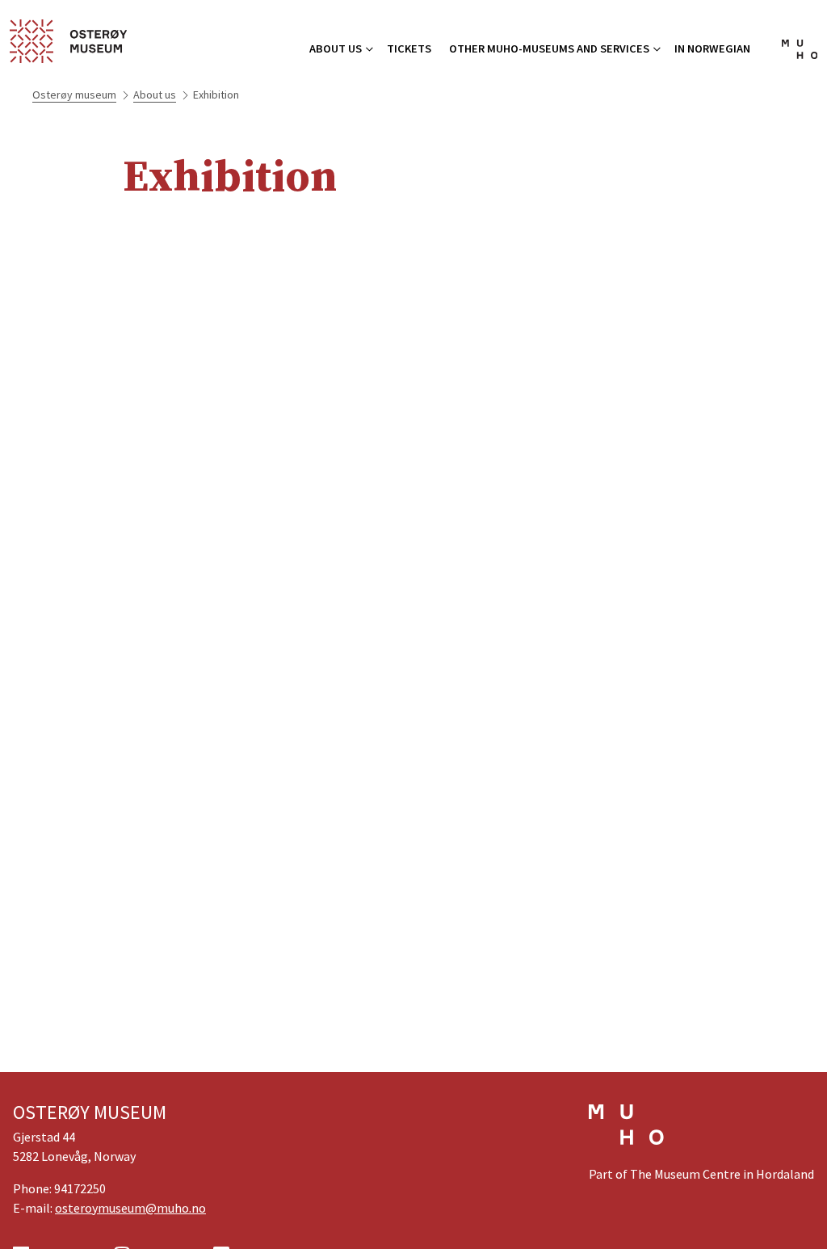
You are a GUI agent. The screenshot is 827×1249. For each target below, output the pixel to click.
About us (335, 48)
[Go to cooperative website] (626, 1134)
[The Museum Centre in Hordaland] (799, 54)
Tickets (409, 48)
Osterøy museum (74, 94)
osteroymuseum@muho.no (130, 1208)
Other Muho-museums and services (549, 48)
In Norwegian (712, 48)
